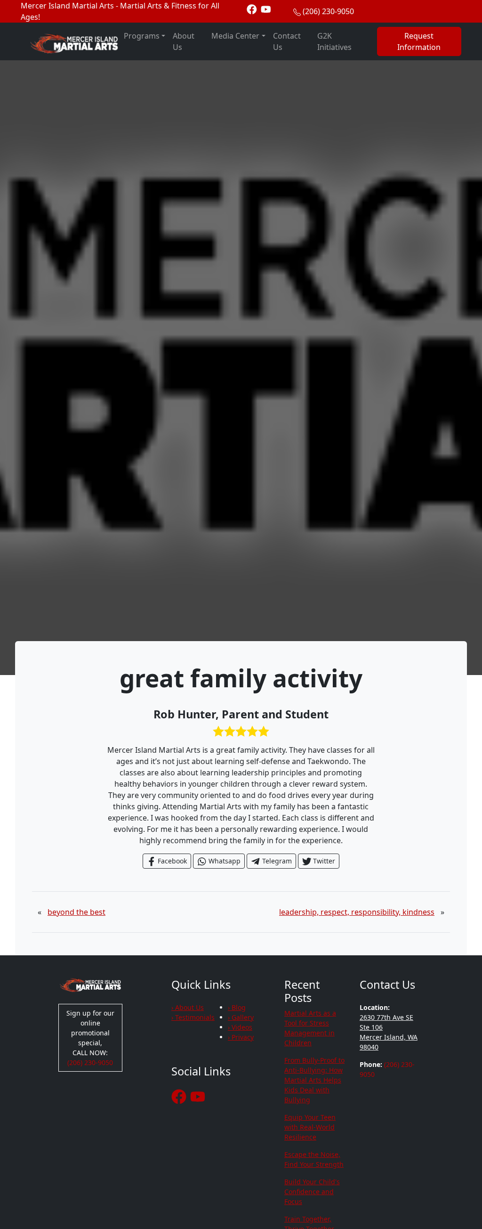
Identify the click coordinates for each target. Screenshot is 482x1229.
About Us (183, 41)
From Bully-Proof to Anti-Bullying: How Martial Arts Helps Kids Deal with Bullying (314, 1080)
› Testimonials (193, 1017)
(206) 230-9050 (328, 11)
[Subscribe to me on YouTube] (266, 8)
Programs (142, 36)
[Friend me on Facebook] (252, 8)
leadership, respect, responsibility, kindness (356, 912)
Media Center (235, 36)
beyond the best (76, 912)
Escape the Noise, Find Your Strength (314, 1159)
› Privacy (241, 1037)
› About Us (187, 1007)
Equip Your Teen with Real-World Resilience (310, 1127)
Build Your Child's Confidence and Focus (312, 1191)
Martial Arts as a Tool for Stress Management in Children (310, 1028)
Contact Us (287, 41)
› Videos (240, 1027)
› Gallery (241, 1017)
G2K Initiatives (334, 41)
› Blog (237, 1007)
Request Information (419, 41)
